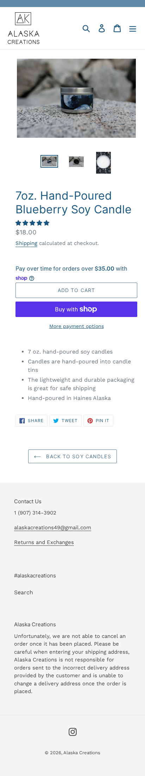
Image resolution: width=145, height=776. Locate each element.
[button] (33, 223)
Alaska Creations (81, 752)
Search (23, 592)
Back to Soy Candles (77, 456)
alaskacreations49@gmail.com (52, 527)
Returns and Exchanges (44, 542)
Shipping (26, 243)
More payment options (76, 326)
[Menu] (132, 28)
